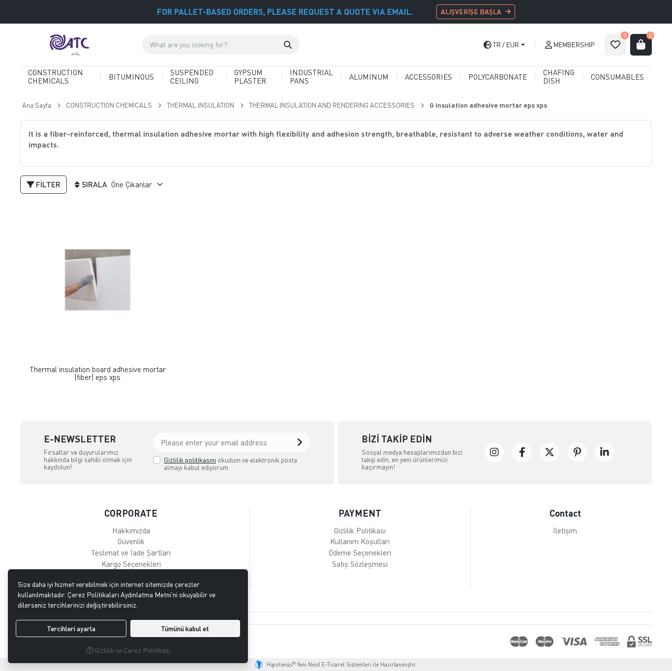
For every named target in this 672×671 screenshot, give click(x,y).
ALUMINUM (369, 76)
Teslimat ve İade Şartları (131, 552)
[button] (288, 45)
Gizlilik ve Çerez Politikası (131, 650)
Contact (565, 513)
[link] (494, 452)
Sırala (94, 184)
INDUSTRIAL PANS (311, 76)
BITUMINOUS (131, 76)
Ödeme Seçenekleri (360, 552)
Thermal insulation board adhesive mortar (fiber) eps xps (98, 373)
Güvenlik (131, 541)
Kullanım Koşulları (360, 541)
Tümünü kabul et (185, 628)
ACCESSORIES (428, 76)
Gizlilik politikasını (190, 460)
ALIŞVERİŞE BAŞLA (471, 11)
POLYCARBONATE (497, 76)
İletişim (565, 530)
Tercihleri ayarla (71, 628)
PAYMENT (359, 513)
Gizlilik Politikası (360, 530)
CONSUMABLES (617, 76)
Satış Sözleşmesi (360, 563)
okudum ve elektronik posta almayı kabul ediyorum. (230, 463)
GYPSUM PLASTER (250, 76)
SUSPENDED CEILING (192, 76)
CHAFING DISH (559, 76)
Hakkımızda (131, 530)
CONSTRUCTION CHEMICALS (55, 76)
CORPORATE (130, 513)
